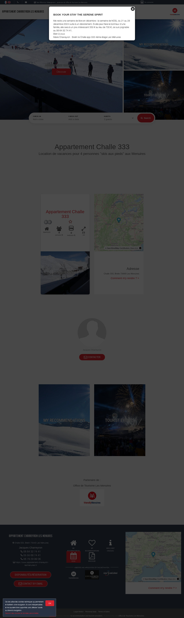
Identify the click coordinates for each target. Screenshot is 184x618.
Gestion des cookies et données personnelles (22, 613)
